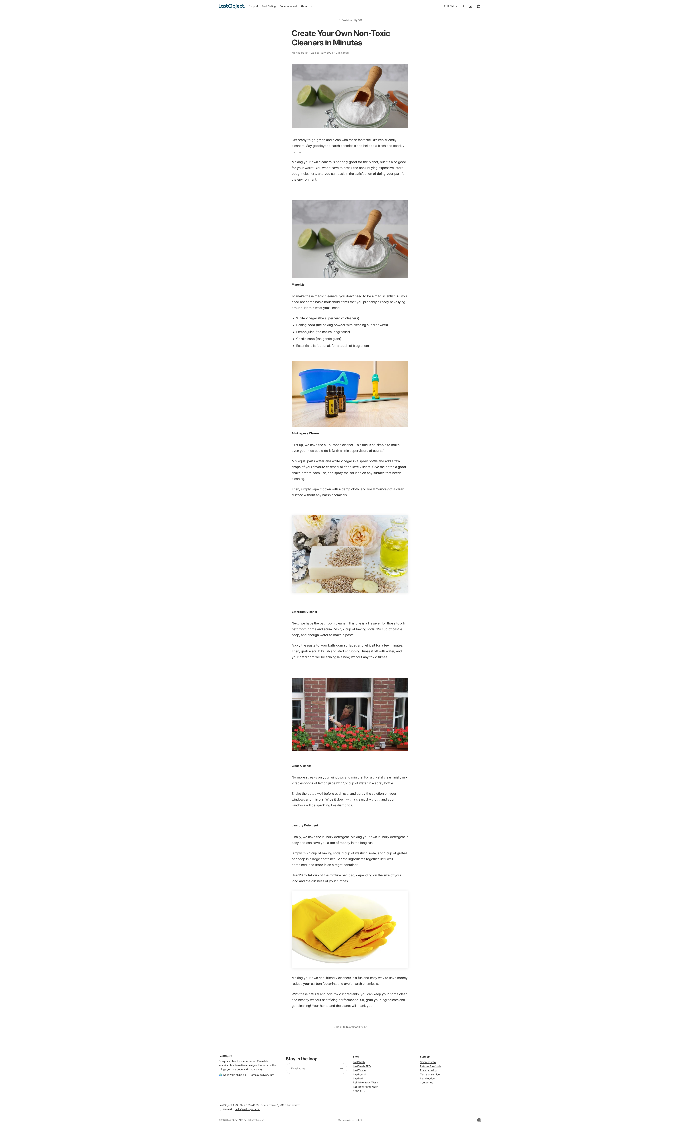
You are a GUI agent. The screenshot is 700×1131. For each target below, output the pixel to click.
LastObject (232, 1120)
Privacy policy (428, 1070)
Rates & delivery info (262, 1074)
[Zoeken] (463, 6)
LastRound (359, 1074)
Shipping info (428, 1062)
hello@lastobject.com (247, 1109)
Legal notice (427, 1078)
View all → (359, 1090)
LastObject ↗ (257, 1120)
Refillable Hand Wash (365, 1086)
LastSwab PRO (362, 1066)
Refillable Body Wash (365, 1082)
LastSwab (359, 1062)
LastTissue (359, 1070)
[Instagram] (479, 1120)
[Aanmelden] (341, 1068)
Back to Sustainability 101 (352, 1026)
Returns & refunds (430, 1066)
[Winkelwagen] (479, 6)
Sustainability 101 (352, 20)
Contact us (426, 1082)
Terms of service (430, 1074)
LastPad (358, 1078)
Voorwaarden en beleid (350, 1120)
